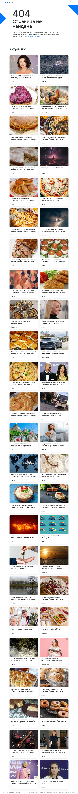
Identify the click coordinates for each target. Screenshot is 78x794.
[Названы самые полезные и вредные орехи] (24, 314)
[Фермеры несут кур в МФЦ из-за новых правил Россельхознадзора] (54, 100)
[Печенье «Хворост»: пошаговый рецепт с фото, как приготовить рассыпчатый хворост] (24, 406)
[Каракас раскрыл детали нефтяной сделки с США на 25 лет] (54, 560)
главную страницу (33, 36)
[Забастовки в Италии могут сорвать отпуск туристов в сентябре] (24, 437)
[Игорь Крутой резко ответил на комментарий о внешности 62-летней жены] (54, 376)
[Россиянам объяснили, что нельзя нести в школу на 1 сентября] (24, 621)
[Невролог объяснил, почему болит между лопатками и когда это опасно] (54, 437)
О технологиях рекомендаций (43, 792)
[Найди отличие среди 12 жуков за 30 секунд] (54, 529)
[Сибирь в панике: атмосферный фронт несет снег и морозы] (24, 652)
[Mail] (6, 2)
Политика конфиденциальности (62, 792)
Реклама (18, 792)
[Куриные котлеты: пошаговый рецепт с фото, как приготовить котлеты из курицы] (54, 284)
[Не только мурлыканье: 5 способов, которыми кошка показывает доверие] (54, 652)
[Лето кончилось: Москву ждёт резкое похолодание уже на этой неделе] (24, 590)
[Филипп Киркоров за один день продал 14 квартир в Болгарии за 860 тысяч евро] (24, 774)
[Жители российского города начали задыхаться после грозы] (54, 222)
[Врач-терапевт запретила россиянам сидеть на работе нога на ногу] (54, 744)
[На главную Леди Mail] (10, 2)
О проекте (31, 792)
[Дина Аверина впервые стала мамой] (54, 774)
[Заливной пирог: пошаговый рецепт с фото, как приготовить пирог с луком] (24, 130)
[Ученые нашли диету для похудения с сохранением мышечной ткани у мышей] (54, 621)
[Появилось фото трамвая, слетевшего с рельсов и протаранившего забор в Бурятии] (54, 406)
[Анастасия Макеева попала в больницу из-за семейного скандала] (24, 69)
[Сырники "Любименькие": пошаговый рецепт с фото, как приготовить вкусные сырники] (24, 192)
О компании (10, 792)
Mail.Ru (4, 792)
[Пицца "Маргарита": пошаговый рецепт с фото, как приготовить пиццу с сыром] (24, 222)
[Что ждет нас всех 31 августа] (54, 161)
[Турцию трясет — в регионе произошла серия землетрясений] (24, 468)
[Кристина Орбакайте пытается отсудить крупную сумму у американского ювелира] (54, 314)
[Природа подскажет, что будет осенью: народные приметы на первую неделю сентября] (24, 284)
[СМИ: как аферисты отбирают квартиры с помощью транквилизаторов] (24, 560)
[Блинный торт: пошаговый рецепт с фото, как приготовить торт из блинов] (24, 713)
